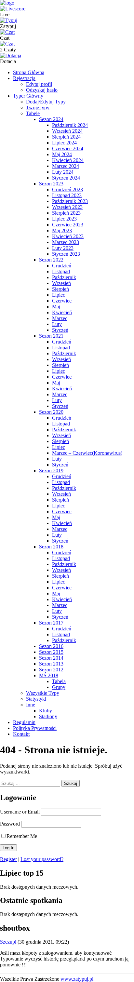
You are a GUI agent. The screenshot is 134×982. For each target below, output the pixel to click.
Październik (64, 277)
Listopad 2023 (67, 195)
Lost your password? (41, 859)
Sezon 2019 (51, 470)
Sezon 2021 (51, 336)
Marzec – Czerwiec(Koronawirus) (87, 453)
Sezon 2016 (51, 646)
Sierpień (60, 289)
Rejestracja (24, 78)
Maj (56, 306)
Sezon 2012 (51, 669)
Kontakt (21, 734)
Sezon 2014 (51, 658)
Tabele (33, 113)
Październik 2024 (70, 125)
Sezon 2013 (51, 663)
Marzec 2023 (65, 242)
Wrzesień (61, 283)
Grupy (58, 687)
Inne (30, 704)
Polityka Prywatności (35, 728)
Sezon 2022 (51, 259)
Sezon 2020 (51, 412)
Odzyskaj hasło (42, 90)
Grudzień (61, 265)
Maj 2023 (62, 230)
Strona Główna (28, 72)
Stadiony (48, 716)
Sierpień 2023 (66, 213)
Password (10, 824)
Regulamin (24, 722)
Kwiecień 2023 (68, 236)
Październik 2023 (70, 201)
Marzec (59, 318)
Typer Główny (28, 96)
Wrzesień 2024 (67, 131)
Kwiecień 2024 (68, 160)
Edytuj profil (39, 84)
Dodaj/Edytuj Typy (46, 101)
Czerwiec (62, 300)
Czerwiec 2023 (67, 224)
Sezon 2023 (51, 183)
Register (8, 859)
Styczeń (60, 330)
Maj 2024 (62, 154)
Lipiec (58, 295)
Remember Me (22, 836)
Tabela (59, 681)
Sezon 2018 (51, 546)
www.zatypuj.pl (76, 979)
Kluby (45, 710)
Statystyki (36, 699)
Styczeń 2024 (66, 178)
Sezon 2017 (51, 623)
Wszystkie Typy (42, 693)
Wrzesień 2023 (67, 207)
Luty (57, 324)
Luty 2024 (63, 172)
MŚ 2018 (48, 675)
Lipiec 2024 (64, 142)
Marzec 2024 (65, 166)
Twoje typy (37, 107)
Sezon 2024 (51, 119)
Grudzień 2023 (67, 189)
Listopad (61, 271)
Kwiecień (62, 312)
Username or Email (20, 811)
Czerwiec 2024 (67, 148)
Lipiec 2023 (64, 219)
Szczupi (8, 942)
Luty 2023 (63, 248)
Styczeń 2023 (66, 254)
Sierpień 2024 (66, 137)
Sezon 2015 (51, 652)
